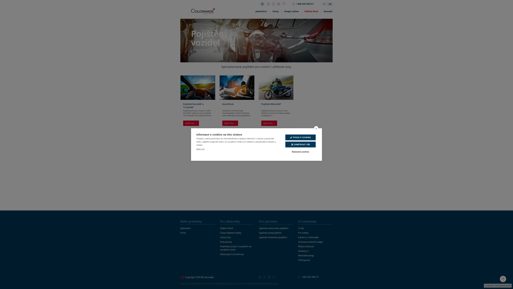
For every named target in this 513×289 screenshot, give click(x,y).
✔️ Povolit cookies (300, 137)
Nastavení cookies (300, 152)
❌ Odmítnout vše (300, 145)
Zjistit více (200, 149)
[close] (316, 128)
